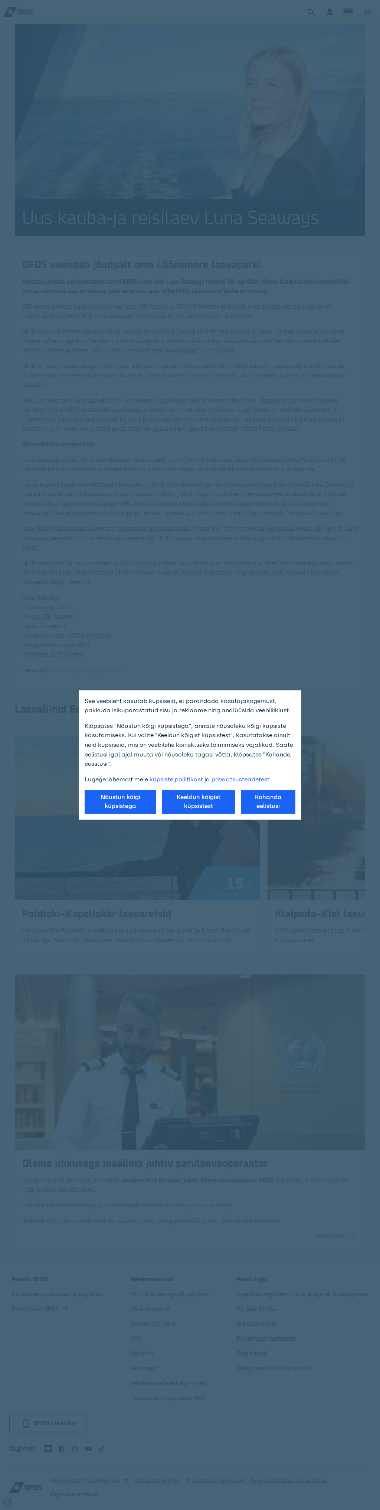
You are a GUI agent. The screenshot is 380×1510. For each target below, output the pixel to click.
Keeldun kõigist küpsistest (198, 802)
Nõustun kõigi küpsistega (120, 802)
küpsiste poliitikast (176, 779)
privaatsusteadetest (240, 779)
